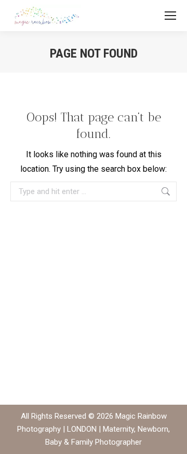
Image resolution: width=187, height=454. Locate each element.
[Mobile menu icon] (170, 15)
